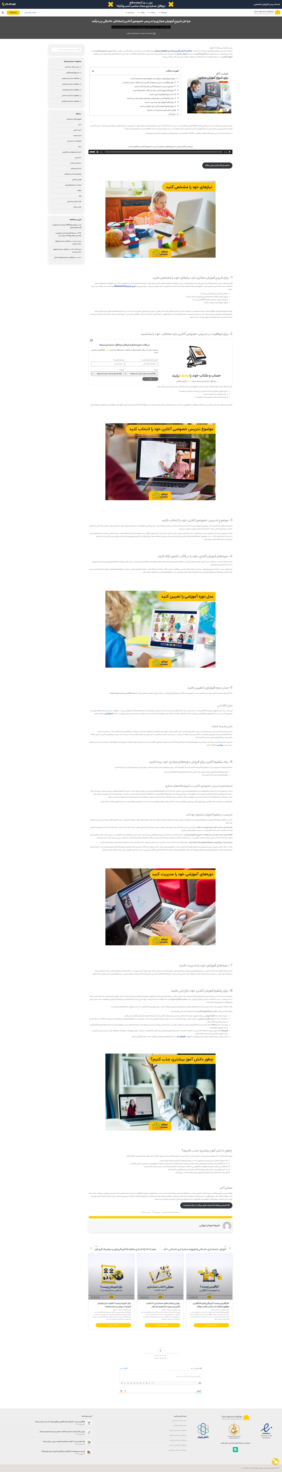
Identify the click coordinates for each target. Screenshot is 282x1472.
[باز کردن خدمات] (149, 12)
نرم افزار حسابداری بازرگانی (70, 101)
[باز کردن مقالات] (138, 12)
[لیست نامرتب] (137, 1383)
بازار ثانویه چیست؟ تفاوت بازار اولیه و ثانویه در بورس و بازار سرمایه (114, 1305)
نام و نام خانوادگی (150, 360)
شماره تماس (118, 360)
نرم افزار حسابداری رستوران (70, 78)
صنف (156, 370)
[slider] (93, 152)
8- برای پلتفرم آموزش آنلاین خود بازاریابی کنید (158, 106)
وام (80, 196)
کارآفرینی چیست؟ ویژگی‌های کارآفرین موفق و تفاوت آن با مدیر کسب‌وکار (211, 1305)
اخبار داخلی (77, 130)
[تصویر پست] (88, 1425)
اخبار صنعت (77, 135)
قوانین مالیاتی (76, 179)
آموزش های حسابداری (74, 119)
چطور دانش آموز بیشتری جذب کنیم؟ (161, 110)
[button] (3, 12)
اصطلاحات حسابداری (74, 141)
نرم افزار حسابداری (165, 27)
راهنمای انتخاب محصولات (72, 174)
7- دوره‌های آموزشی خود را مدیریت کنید (160, 102)
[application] (160, 152)
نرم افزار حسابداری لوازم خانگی (64, 257)
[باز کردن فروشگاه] (160, 12)
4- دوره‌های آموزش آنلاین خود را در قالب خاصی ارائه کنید (154, 90)
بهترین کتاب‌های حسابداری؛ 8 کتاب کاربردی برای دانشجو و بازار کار (163, 1305)
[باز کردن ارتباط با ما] (126, 12)
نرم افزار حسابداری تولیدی (70, 90)
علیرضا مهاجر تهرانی (133, 33)
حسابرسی (78, 157)
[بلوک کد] (143, 1383)
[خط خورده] (131, 1383)
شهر (121, 370)
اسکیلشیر (109, 713)
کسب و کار (155, 27)
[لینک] (146, 1383)
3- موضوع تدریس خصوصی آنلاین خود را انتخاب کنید (155, 86)
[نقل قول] (140, 1383)
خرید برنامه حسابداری (72, 67)
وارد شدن (122, 1368)
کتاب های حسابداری (74, 201)
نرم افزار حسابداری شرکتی (70, 84)
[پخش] (229, 152)
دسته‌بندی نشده (75, 163)
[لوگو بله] (235, 1449)
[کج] (124, 1383)
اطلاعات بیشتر (211, 1325)
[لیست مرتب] (134, 1383)
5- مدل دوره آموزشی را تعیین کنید (162, 94)
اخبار (79, 124)
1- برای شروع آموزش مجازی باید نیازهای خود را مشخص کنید (153, 78)
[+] (153, 1383)
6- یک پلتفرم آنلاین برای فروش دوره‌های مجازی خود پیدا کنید (151, 98)
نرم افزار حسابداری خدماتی (70, 95)
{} (150, 1383)
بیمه (79, 146)
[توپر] (121, 1383)
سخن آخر (172, 114)
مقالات (79, 190)
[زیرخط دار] (128, 1383)
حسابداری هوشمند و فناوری (71, 152)
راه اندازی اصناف (76, 168)
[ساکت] (97, 152)
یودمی (220, 745)
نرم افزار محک (254, 1468)
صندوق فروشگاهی (72, 73)
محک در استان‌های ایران (73, 185)
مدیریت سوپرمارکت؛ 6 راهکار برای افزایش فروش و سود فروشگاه (63, 1451)
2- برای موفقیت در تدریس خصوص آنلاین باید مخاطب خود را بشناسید (149, 82)
